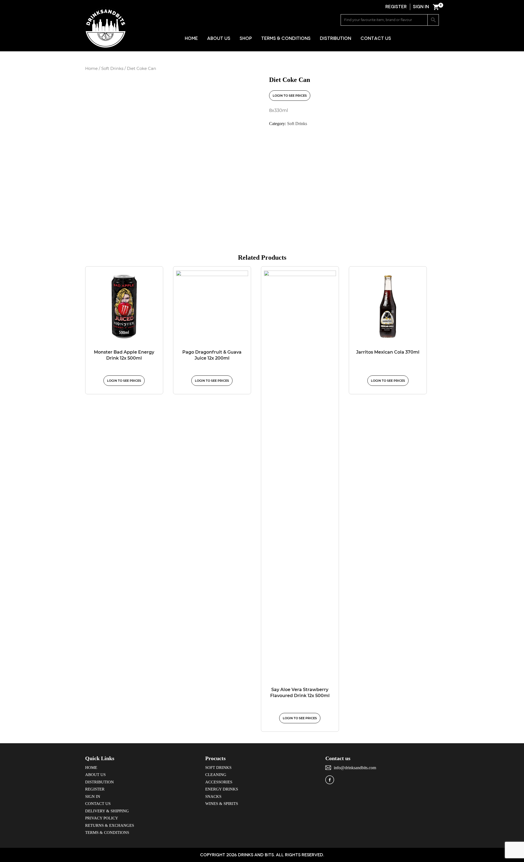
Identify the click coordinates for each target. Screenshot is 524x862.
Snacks (213, 796)
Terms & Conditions (286, 38)
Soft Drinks (112, 68)
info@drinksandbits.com (355, 767)
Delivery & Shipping (107, 811)
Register (95, 789)
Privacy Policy (101, 818)
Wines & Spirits (221, 803)
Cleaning (215, 774)
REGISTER (396, 6)
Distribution (335, 38)
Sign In (92, 796)
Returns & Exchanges (109, 825)
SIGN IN (421, 6)
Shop (246, 38)
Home (191, 38)
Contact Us (376, 38)
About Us (218, 38)
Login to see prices (290, 95)
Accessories (218, 782)
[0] (436, 7)
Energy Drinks (221, 789)
